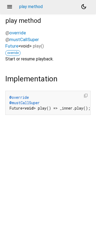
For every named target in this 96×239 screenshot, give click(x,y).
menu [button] (9, 6)
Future (11, 46)
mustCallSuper (24, 39)
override (17, 32)
